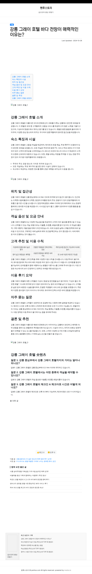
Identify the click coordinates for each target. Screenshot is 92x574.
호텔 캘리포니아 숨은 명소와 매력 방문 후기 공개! (33, 459)
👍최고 (40, 452)
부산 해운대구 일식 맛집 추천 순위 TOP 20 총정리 (37, 542)
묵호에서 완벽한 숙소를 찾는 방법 (32, 545)
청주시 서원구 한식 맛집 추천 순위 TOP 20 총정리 (37, 552)
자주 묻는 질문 (18, 93)
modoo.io (67, 570)
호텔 (12, 24)
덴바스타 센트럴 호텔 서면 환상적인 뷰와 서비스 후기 (29, 483)
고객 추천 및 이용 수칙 (21, 87)
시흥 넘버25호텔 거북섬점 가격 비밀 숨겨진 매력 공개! (29, 471)
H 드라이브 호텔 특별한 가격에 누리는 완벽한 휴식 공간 (36, 461)
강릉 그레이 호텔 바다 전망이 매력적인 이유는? (36, 539)
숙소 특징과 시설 (19, 79)
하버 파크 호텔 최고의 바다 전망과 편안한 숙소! (26, 487)
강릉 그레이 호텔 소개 (21, 76)
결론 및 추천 (17, 95)
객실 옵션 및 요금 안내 (21, 85)
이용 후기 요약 (18, 90)
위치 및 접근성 (18, 82)
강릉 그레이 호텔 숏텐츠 (22, 98)
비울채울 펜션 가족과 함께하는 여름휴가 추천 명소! (28, 475)
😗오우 (51, 452)
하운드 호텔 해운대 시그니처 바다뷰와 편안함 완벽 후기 (29, 479)
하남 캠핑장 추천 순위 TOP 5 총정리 (32, 548)
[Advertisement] (46, 57)
